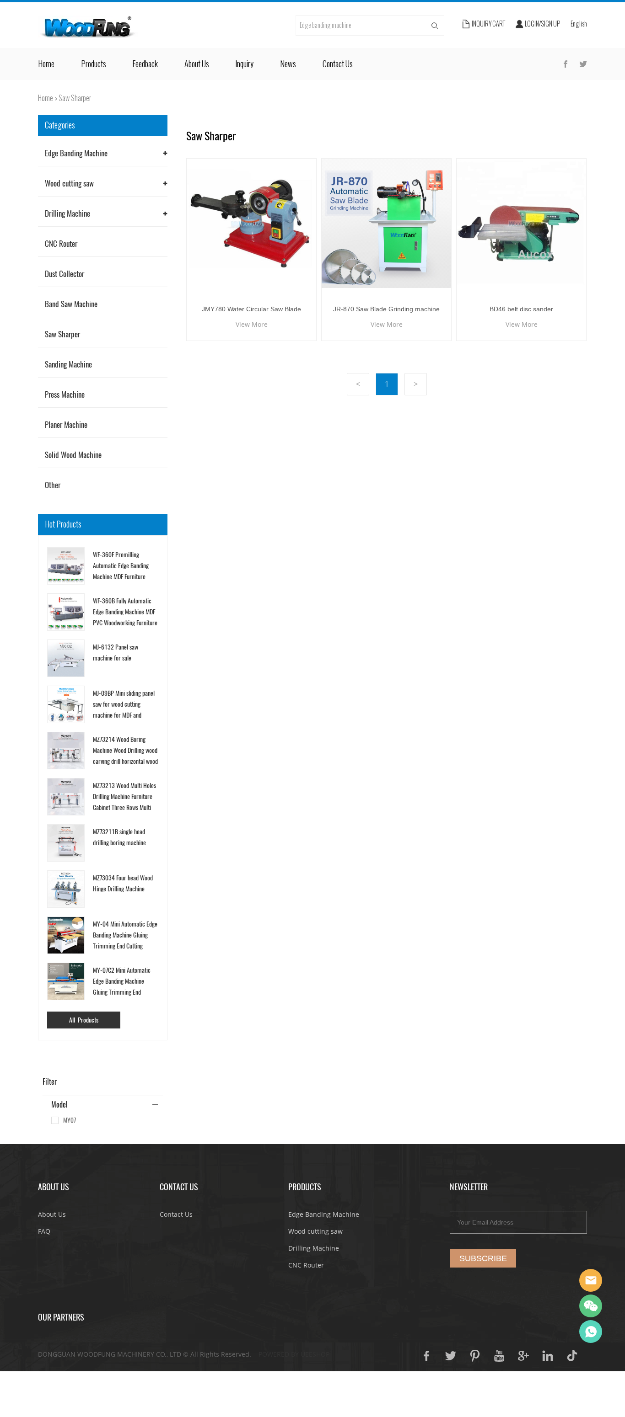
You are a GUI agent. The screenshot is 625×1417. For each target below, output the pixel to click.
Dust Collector (64, 273)
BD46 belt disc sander (521, 309)
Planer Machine (66, 424)
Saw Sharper (75, 98)
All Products (83, 1020)
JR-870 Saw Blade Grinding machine (386, 309)
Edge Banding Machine (76, 153)
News (288, 64)
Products (93, 64)
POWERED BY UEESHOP (294, 1354)
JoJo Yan (590, 1280)
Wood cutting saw (69, 183)
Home (46, 64)
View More (252, 324)
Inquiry (244, 64)
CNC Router (61, 243)
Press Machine (65, 394)
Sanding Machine (68, 364)
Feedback (145, 64)
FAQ (44, 1231)
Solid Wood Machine (73, 454)
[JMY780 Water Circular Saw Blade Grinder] (251, 223)
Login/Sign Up (542, 24)
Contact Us (338, 64)
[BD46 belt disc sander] (521, 223)
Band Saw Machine (71, 303)
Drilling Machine (67, 213)
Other (52, 484)
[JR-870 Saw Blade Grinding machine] (386, 223)
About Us (196, 64)
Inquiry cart (488, 24)
